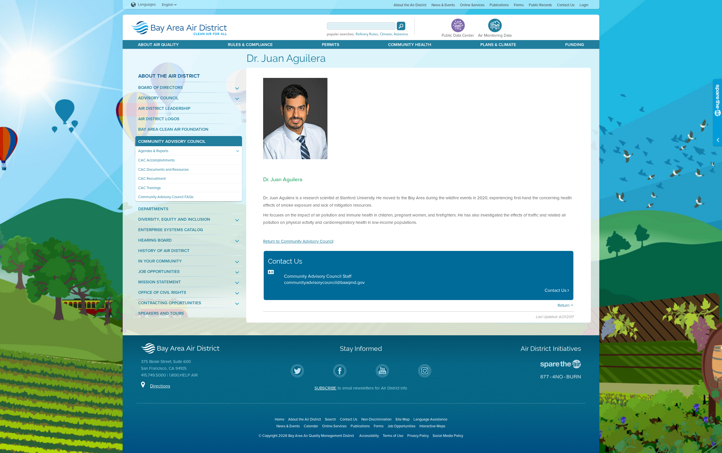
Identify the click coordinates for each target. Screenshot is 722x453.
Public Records (540, 5)
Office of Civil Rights (162, 292)
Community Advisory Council (172, 141)
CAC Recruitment (152, 178)
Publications (499, 5)
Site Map (402, 419)
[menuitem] (410, 4)
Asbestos (401, 34)
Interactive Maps (432, 426)
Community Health (409, 44)
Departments (153, 209)
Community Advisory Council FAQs (165, 197)
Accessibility (369, 435)
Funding (574, 44)
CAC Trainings (149, 188)
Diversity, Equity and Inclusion (174, 219)
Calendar (311, 426)
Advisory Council (158, 98)
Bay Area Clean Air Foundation (173, 129)
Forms (519, 5)
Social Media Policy (448, 435)
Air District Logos (158, 119)
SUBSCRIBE (325, 388)
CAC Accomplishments (156, 160)
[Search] (401, 26)
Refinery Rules (367, 34)
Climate (386, 34)
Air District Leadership (164, 108)
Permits (330, 44)
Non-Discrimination (376, 419)
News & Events (443, 5)
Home (279, 419)
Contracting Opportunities (169, 303)
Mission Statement (159, 282)
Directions (160, 386)
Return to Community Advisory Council (298, 241)
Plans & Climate (498, 44)
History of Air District (164, 251)
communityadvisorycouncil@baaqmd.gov (324, 282)
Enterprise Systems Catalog (170, 230)
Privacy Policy (418, 435)
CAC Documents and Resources (163, 169)
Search (330, 419)
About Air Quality (158, 44)
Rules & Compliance (250, 44)
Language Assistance (430, 419)
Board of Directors (160, 88)
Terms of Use (393, 435)
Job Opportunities (159, 272)
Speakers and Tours (161, 313)
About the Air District (410, 5)
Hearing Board (155, 240)
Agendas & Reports (153, 151)
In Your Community (160, 261)
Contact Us (565, 5)
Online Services (472, 5)
